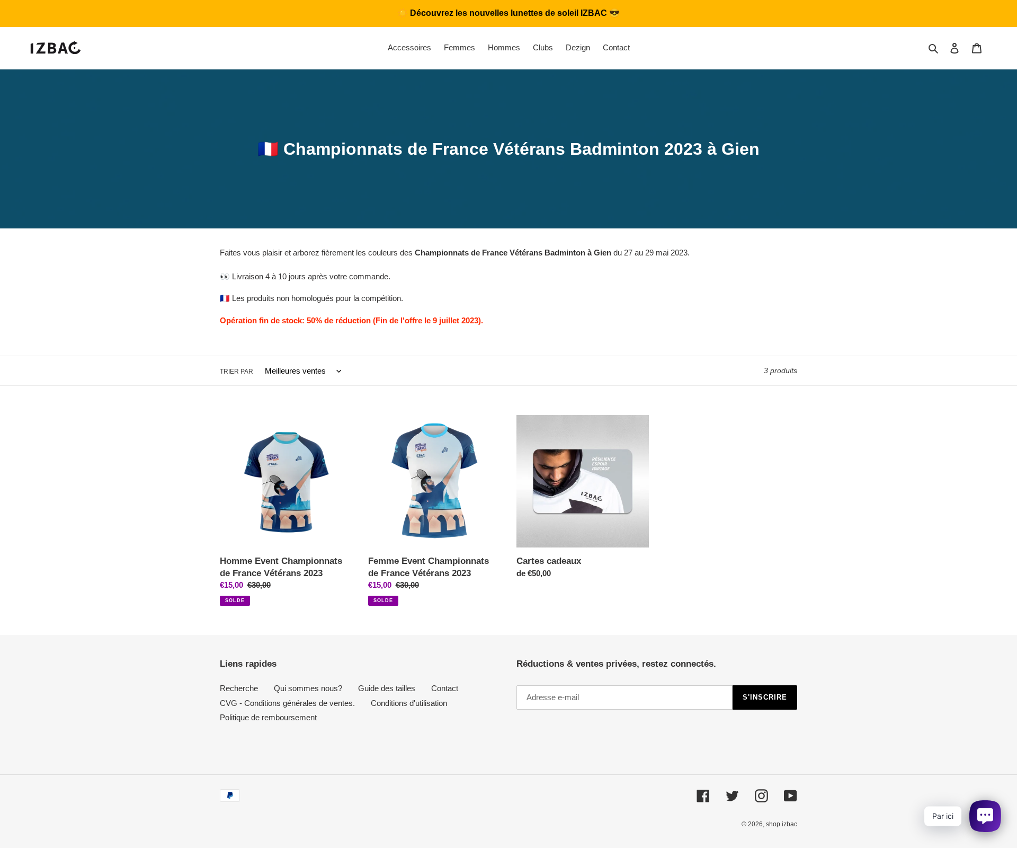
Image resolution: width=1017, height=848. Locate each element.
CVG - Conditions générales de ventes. (287, 703)
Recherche (239, 688)
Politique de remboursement (268, 717)
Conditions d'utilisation (409, 703)
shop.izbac (781, 824)
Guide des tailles (386, 688)
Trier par (236, 371)
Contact (444, 688)
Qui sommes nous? (308, 688)
